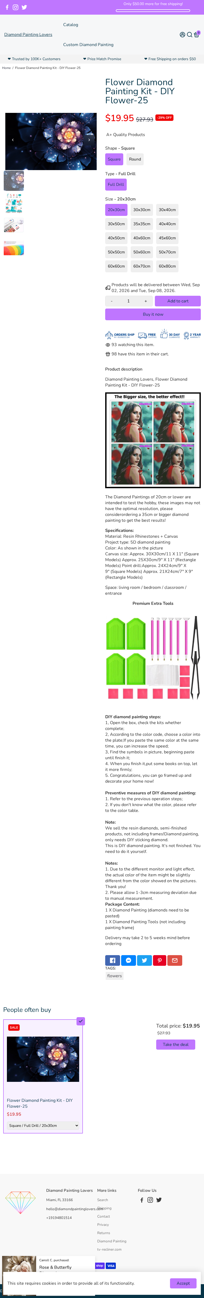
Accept (183, 1283)
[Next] (89, 140)
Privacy (103, 1224)
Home (6, 68)
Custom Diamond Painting (88, 45)
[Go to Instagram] (15, 7)
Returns (103, 1232)
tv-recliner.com (109, 1249)
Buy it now (153, 314)
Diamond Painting (111, 1241)
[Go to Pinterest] (159, 960)
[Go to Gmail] (174, 960)
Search (102, 1199)
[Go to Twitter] (24, 7)
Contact (103, 1216)
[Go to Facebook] (7, 7)
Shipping (104, 1208)
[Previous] (12, 140)
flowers (114, 976)
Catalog (70, 25)
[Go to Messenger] (128, 960)
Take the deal (176, 1045)
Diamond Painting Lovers (28, 35)
